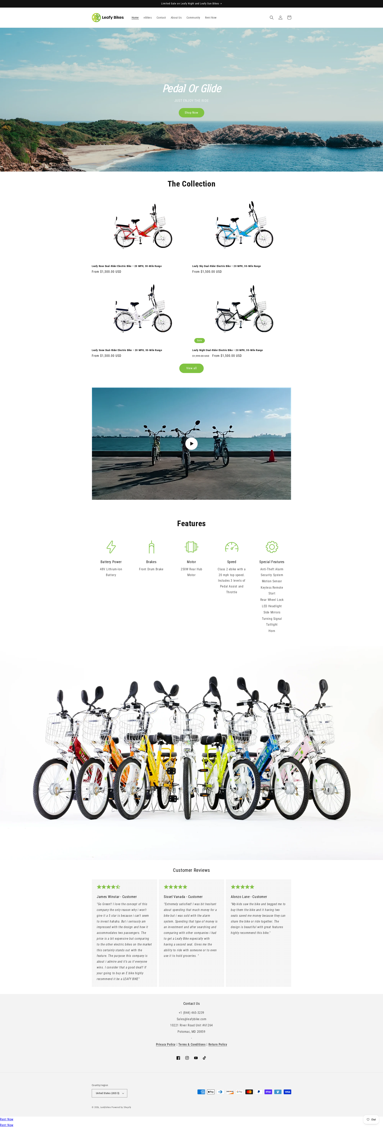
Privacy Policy (166, 1044)
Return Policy (217, 1044)
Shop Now (191, 112)
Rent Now (6, 1119)
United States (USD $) (107, 1093)
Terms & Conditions (192, 1044)
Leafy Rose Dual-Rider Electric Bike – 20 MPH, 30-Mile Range (127, 266)
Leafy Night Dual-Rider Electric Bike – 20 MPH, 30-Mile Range (227, 350)
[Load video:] (191, 444)
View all (191, 368)
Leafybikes (105, 1107)
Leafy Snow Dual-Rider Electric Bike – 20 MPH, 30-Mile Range (127, 350)
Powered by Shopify (121, 1107)
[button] (271, 17)
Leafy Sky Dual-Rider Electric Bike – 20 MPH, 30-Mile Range (226, 266)
